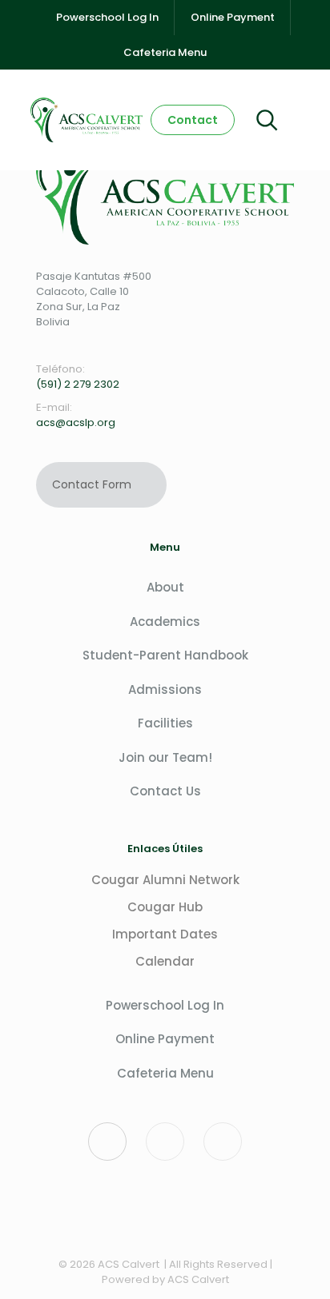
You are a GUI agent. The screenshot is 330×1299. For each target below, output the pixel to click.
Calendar (165, 961)
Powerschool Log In (165, 1005)
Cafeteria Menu (165, 1073)
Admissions (165, 689)
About (165, 587)
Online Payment (165, 1038)
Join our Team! (165, 757)
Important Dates (165, 934)
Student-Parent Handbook (165, 655)
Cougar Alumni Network (165, 879)
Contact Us (165, 791)
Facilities (165, 723)
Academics (165, 621)
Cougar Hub (165, 907)
